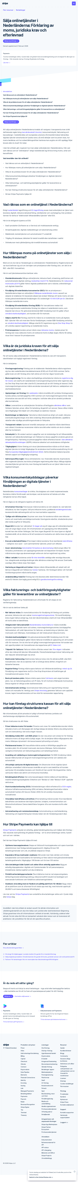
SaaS (43, 1080)
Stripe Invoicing (40, 690)
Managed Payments (27, 1091)
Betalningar (20, 10)
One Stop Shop (64, 323)
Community (64, 1056)
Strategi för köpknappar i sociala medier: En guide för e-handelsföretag (30, 954)
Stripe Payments (10, 830)
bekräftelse (67, 541)
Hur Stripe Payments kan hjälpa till (15, 116)
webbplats (33, 393)
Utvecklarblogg (47, 1158)
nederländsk (13, 210)
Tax (22, 1110)
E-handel (44, 1059)
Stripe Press (64, 1102)
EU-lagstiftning (37, 210)
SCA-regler (66, 786)
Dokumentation (47, 1140)
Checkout (24, 1061)
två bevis (49, 678)
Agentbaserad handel (49, 1053)
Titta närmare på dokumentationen (53, 1019)
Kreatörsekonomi (47, 1086)
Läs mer (6, 62)
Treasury (24, 1115)
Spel (43, 1091)
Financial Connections (28, 1077)
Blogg (62, 1053)
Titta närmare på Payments (13, 1022)
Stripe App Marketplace (49, 1124)
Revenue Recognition (28, 1104)
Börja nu (7, 996)
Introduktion (7, 91)
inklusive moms (47, 330)
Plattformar (45, 1077)
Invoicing (24, 1083)
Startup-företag (47, 1051)
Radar (23, 1102)
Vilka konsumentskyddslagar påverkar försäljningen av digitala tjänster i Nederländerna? (34, 106)
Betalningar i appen (48, 1069)
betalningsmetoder (63, 509)
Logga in (63, 1122)
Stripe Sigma (25, 1107)
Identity (23, 1080)
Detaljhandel (46, 1114)
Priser (23, 1048)
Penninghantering (47, 1075)
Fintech (44, 1088)
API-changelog (46, 1150)
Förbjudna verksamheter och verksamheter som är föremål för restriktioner (67, 1071)
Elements (24, 1075)
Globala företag (47, 1067)
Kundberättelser (65, 1051)
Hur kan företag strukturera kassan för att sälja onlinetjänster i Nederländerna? (31, 113)
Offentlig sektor (47, 1112)
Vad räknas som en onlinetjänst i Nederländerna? (20, 95)
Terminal (23, 1112)
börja (9, 897)
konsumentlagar (21, 491)
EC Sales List (55, 645)
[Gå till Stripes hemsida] (5, 1045)
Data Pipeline (25, 1072)
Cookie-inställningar (66, 1084)
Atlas (22, 1051)
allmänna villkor (60, 405)
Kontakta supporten (67, 1112)
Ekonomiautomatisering (49, 1064)
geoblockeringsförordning (51, 579)
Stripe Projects (46, 1155)
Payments (24, 1096)
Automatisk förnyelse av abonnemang (37, 548)
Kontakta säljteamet (22, 996)
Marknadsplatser (47, 1072)
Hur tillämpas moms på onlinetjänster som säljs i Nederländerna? (25, 98)
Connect (23, 1067)
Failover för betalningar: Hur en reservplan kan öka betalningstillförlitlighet (31, 959)
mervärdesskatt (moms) (32, 132)
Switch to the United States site (40, 1177)
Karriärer (63, 1097)
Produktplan (64, 1094)
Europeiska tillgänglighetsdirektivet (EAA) (26, 452)
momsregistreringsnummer (43, 615)
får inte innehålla (38, 557)
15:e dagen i (57, 649)
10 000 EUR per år (57, 298)
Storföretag (45, 1048)
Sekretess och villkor (67, 1064)
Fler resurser (8, 10)
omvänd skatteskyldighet (15, 313)
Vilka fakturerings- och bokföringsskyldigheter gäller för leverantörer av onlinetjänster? (34, 109)
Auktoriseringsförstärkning (30, 1053)
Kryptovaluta (25, 1069)
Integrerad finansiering (49, 1061)
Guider (62, 1048)
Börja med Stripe (10, 41)
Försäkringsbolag (47, 1099)
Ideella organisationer (49, 1106)
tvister (35, 570)
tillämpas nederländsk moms (46, 293)
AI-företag (45, 1083)
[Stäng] (74, 1172)
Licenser (63, 1078)
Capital (23, 1059)
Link (22, 1088)
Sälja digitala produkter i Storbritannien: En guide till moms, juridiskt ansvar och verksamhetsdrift (39, 957)
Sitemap (63, 1081)
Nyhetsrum (64, 1099)
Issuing (23, 1086)
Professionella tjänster (49, 1109)
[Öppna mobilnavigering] (74, 3)
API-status (45, 1147)
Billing (22, 1056)
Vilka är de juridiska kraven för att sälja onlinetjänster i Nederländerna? (28, 102)
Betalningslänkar (26, 1094)
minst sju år (67, 668)
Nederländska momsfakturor (41, 625)
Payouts (23, 1099)
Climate (23, 1064)
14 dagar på (37, 526)
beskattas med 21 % (39, 281)
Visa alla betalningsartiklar (12, 948)
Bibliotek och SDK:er (48, 1153)
